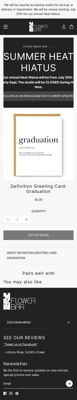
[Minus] (7, 219)
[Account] (64, 27)
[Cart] (71, 27)
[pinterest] (17, 393)
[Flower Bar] (38, 27)
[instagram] (11, 393)
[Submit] (69, 383)
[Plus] (26, 219)
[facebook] (5, 393)
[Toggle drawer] (5, 26)
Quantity (38, 211)
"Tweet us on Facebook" (20, 344)
